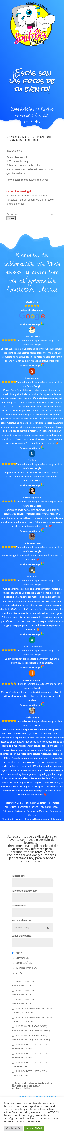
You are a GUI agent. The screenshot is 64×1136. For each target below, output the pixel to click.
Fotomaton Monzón (37, 810)
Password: (12, 214)
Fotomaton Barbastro (14, 810)
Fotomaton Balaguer (35, 802)
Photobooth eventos (12, 819)
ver (53, 214)
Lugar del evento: (22, 935)
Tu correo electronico (24, 890)
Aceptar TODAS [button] (34, 1128)
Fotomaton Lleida (13, 802)
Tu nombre (18, 876)
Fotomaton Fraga (49, 806)
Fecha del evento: (22, 920)
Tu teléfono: (19, 905)
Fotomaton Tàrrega (28, 806)
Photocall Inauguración (37, 819)
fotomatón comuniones (39, 823)
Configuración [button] (13, 1128)
